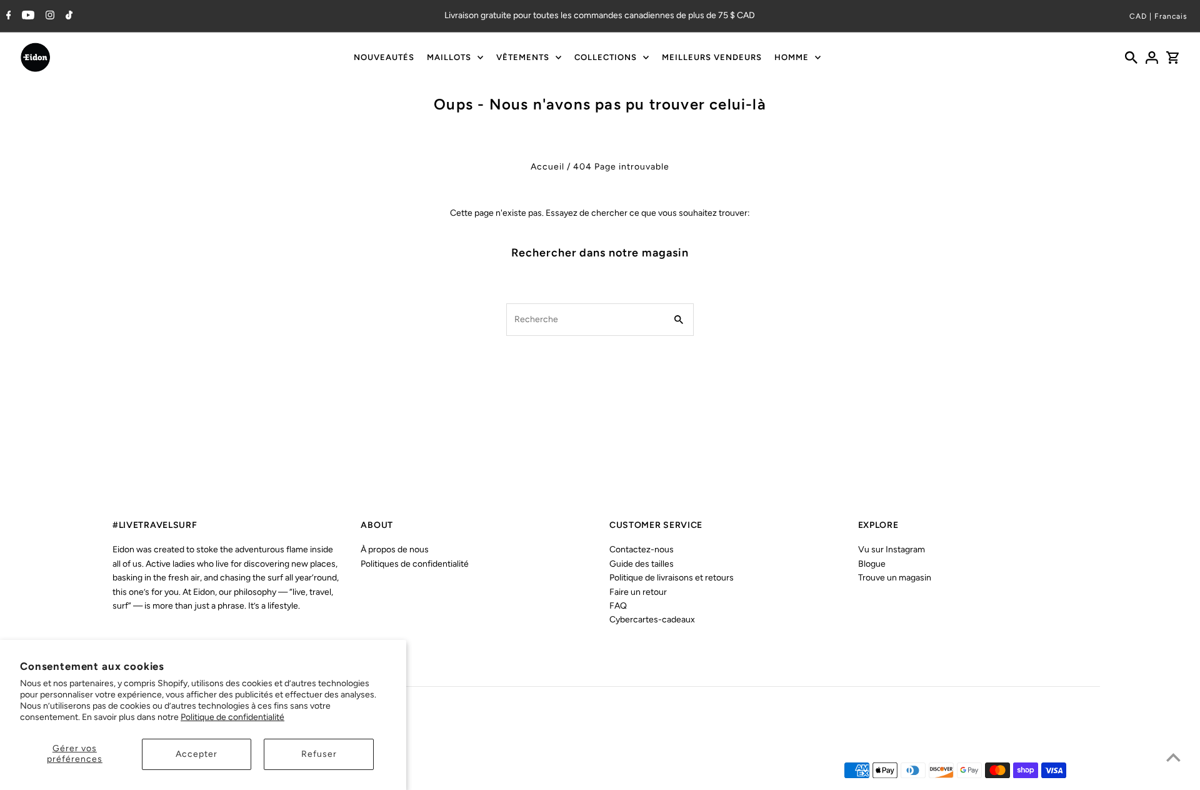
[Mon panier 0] (1172, 57)
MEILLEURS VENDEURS (712, 57)
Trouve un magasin (894, 577)
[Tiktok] (67, 16)
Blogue (872, 564)
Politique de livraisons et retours (671, 577)
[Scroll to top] (1173, 757)
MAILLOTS (449, 57)
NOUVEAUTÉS (384, 57)
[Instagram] (48, 16)
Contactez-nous (641, 549)
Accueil (547, 166)
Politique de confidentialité (232, 717)
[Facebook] (7, 16)
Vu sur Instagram (891, 549)
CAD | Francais (1158, 16)
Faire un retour (638, 592)
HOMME (791, 57)
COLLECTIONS (605, 57)
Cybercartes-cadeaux (652, 619)
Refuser (319, 754)
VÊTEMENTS (522, 57)
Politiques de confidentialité (415, 564)
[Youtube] (26, 16)
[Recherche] (1131, 57)
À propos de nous (395, 549)
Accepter (197, 754)
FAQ (618, 605)
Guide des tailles (641, 564)
